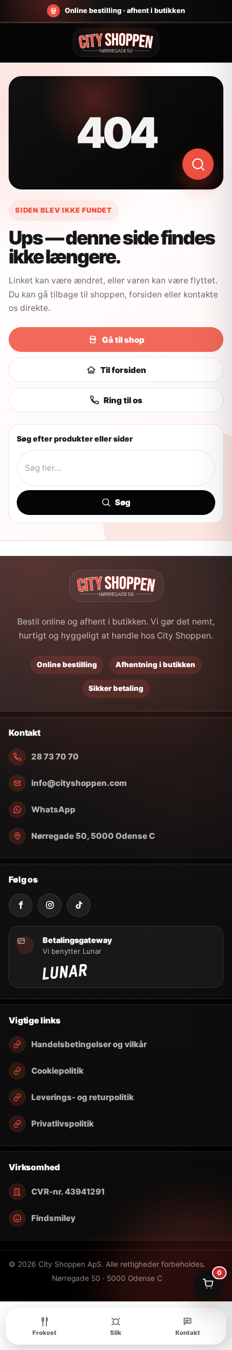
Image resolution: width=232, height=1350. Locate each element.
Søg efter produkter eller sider (75, 438)
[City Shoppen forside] (116, 42)
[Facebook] (20, 905)
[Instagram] (50, 905)
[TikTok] (79, 905)
